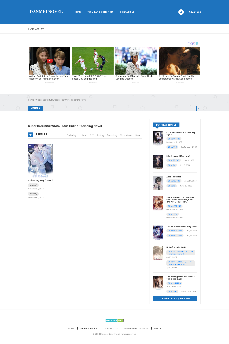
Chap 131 (171, 186)
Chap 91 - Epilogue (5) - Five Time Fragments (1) (180, 263)
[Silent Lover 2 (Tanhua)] (158, 162)
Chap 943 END (174, 283)
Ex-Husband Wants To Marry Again (180, 133)
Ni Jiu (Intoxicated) (176, 247)
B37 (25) (33, 194)
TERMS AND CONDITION (100, 12)
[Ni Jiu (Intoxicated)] (158, 253)
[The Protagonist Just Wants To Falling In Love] (158, 282)
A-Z (92, 135)
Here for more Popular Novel (175, 298)
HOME (77, 12)
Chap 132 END (174, 181)
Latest (83, 135)
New (138, 135)
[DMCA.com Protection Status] (114, 320)
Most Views (126, 135)
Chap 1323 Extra (175, 230)
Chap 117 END (173, 160)
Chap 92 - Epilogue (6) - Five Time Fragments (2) (180, 252)
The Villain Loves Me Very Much (181, 226)
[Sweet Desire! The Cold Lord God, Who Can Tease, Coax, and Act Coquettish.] (158, 203)
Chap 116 (172, 165)
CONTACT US (127, 12)
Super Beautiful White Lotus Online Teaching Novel (61, 100)
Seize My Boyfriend (40, 180)
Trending (112, 135)
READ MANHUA (36, 28)
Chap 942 (172, 291)
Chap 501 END (174, 139)
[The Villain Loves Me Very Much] (158, 232)
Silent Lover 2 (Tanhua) (178, 156)
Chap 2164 (172, 214)
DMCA (157, 328)
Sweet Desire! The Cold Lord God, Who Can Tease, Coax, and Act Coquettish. (180, 199)
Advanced (195, 12)
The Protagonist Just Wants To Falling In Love (180, 277)
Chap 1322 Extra (175, 235)
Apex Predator (173, 176)
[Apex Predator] (158, 182)
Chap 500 (172, 147)
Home (31, 100)
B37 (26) (33, 185)
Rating (100, 135)
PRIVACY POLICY (89, 328)
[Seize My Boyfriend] (40, 160)
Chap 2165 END (174, 206)
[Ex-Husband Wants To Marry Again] (158, 138)
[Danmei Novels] (46, 11)
